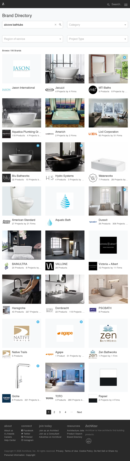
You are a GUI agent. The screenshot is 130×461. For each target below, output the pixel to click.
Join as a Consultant (49, 433)
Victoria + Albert (108, 264)
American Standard (23, 220)
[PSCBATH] (108, 289)
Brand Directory (74, 436)
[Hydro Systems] (64, 157)
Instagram (28, 440)
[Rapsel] (108, 377)
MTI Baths (105, 87)
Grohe (15, 396)
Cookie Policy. (86, 450)
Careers (8, 436)
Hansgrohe (18, 308)
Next (79, 412)
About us (8, 430)
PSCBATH (105, 308)
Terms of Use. (72, 450)
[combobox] (97, 24)
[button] (56, 24)
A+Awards (9, 433)
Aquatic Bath (63, 220)
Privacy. (60, 450)
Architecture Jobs (75, 430)
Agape (59, 352)
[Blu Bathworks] (21, 157)
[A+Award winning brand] (124, 57)
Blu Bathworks (20, 176)
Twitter (26, 433)
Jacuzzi (59, 87)
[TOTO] (64, 377)
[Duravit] (108, 201)
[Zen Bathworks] (108, 333)
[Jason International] (21, 68)
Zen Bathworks (108, 352)
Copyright (30, 454)
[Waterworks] (108, 157)
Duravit (103, 220)
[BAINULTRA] (21, 245)
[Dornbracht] (64, 289)
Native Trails (19, 352)
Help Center (10, 440)
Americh (60, 132)
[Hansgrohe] (21, 289)
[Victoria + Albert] (108, 245)
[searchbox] (70, 24)
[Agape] (64, 333)
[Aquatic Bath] (64, 201)
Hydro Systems (64, 176)
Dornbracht (62, 308)
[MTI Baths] (108, 68)
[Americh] (64, 112)
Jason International (23, 87)
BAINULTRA (19, 264)
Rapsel (103, 396)
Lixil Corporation (108, 132)
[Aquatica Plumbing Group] (21, 112)
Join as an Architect (49, 430)
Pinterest (27, 436)
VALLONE (61, 264)
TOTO (58, 396)
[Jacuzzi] (64, 68)
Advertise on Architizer (50, 436)
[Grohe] (21, 377)
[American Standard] (21, 201)
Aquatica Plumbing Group (26, 132)
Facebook (28, 430)
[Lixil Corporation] (108, 112)
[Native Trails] (21, 333)
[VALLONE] (64, 245)
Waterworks (106, 176)
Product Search (74, 433)
